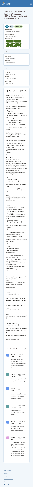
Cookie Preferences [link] (8, 479)
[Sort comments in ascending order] (25, 348)
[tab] (11, 91)
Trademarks (6, 484)
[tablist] (16, 91)
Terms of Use (7, 482)
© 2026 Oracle (7, 470)
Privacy (5, 476)
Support (5, 473)
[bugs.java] (6, 3)
